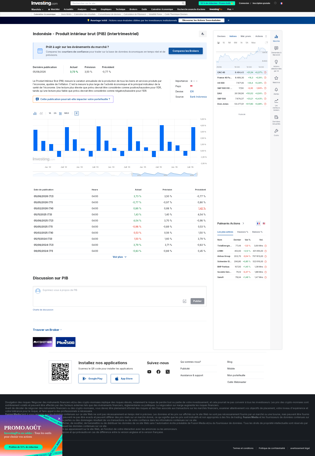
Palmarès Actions (228, 223)
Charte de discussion (43, 309)
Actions (259, 36)
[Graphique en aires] (41, 113)
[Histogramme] (35, 113)
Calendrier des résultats (84, 14)
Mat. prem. (246, 36)
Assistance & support (191, 375)
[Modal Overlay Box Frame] (31, 435)
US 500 (220, 83)
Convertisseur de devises (109, 14)
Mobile (231, 368)
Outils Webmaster (236, 382)
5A (60, 113)
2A (55, 113)
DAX (219, 93)
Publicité (185, 368)
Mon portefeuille (236, 375)
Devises (221, 36)
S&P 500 (221, 98)
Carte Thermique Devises (176, 14)
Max (66, 113)
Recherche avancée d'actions (191, 9)
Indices (233, 36)
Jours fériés (66, 14)
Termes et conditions (243, 448)
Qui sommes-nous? (190, 361)
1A (50, 113)
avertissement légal (300, 448)
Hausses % (242, 232)
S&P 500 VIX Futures (227, 88)
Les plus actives (225, 232)
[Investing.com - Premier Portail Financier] (44, 3)
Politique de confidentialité (272, 448)
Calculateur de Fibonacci (135, 14)
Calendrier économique (162, 9)
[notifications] (275, 3)
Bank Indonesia (198, 96)
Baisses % (257, 232)
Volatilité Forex (155, 14)
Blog (229, 361)
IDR (192, 91)
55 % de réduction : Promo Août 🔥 (217, 3)
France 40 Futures (226, 77)
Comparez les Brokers (186, 50)
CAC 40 (221, 72)
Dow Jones (222, 104)
